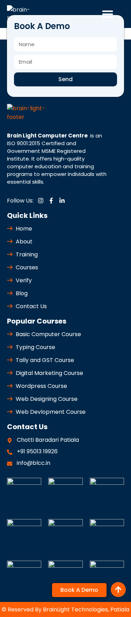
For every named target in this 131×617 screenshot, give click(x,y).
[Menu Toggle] (108, 14)
